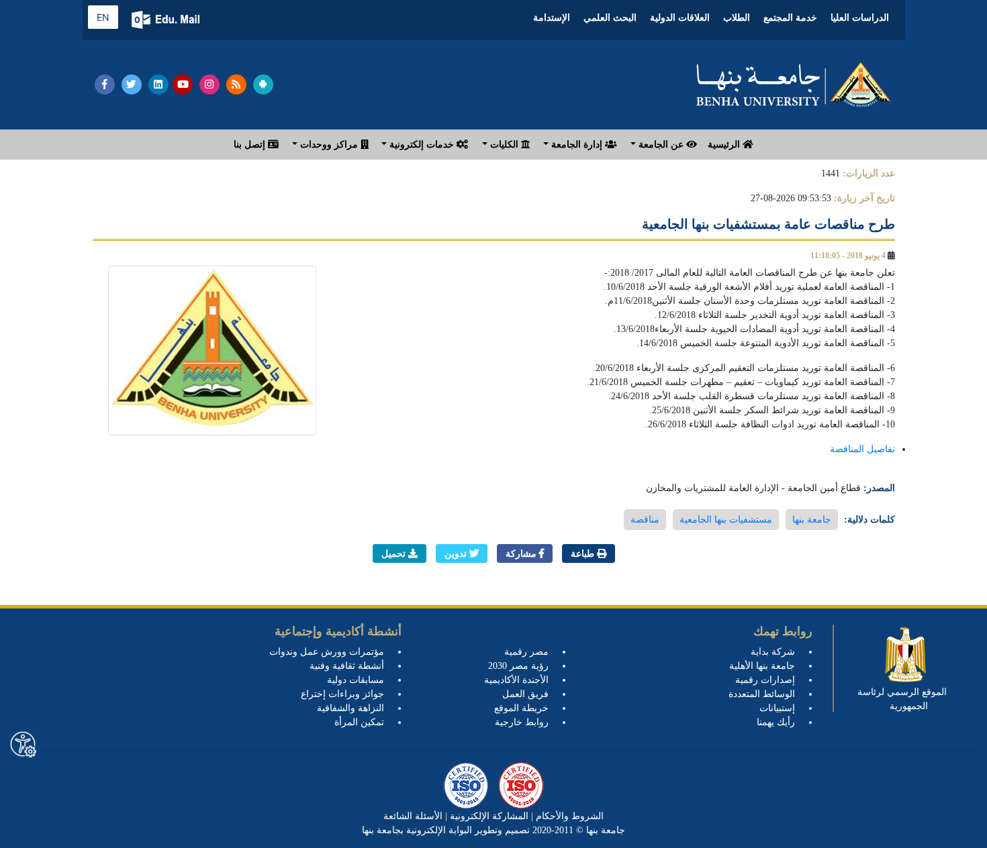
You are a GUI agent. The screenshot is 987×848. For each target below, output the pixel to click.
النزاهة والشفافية (350, 708)
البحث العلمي (610, 18)
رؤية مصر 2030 (518, 666)
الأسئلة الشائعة (412, 816)
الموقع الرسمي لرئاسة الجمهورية (902, 699)
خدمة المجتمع (790, 18)
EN (103, 17)
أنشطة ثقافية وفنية (347, 666)
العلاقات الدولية (680, 18)
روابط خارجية (522, 722)
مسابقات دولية (355, 680)
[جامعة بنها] (793, 84)
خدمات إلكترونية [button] (422, 145)
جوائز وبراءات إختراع (342, 694)
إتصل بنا (251, 145)
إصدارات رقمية (765, 680)
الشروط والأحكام (568, 816)
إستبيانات (777, 708)
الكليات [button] (504, 145)
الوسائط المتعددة (761, 694)
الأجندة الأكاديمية (516, 680)
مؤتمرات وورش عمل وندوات (326, 652)
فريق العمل (525, 694)
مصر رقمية (526, 652)
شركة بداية (773, 652)
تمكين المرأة (359, 722)
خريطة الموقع (521, 708)
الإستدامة (551, 18)
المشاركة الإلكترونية (487, 816)
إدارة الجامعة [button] (577, 145)
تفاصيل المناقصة (862, 449)
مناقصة (644, 520)
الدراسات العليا (860, 18)
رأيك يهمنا (776, 722)
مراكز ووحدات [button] (329, 145)
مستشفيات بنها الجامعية (725, 520)
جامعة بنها (811, 520)
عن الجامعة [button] (661, 145)
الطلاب (736, 18)
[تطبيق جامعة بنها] (263, 84)
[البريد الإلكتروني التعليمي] (167, 20)
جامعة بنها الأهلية (762, 666)
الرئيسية (725, 145)
